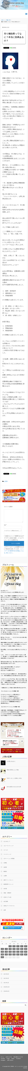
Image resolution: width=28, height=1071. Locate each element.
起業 (5, 910)
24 (18, 954)
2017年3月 (6, 974)
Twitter (12, 1058)
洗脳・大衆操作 (7, 892)
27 (2, 957)
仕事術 (5, 862)
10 (18, 949)
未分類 (5, 888)
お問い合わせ (10, 1060)
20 (2, 954)
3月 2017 (14, 941)
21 (6, 954)
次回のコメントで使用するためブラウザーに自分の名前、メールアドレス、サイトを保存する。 (14, 538)
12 (25, 949)
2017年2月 (6, 978)
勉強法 (5, 871)
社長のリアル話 (7, 897)
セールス (6, 850)
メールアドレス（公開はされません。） (12, 530)
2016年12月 (6, 987)
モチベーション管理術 (9, 858)
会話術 (5, 867)
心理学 (6, 481)
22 (10, 954)
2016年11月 (6, 991)
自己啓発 (6, 901)
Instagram (3, 1060)
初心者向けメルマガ (18, 1057)
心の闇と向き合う (11, 761)
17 (18, 951)
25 (21, 954)
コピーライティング (8, 845)
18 (21, 951)
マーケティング (7, 854)
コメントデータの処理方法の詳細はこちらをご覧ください (14, 551)
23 (14, 954)
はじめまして (7, 841)
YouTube (3, 1058)
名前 (5, 525)
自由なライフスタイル (9, 905)
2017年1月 (6, 982)
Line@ (8, 1058)
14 (6, 951)
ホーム (2, 1057)
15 (10, 951)
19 (25, 951)
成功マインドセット (8, 880)
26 (25, 954)
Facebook (18, 1058)
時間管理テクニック (8, 884)
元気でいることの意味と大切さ (14, 778)
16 (14, 951)
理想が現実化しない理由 (13, 769)
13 (2, 951)
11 (21, 949)
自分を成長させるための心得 (14, 786)
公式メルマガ (9, 1057)
